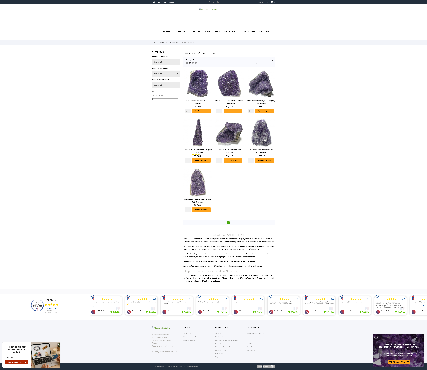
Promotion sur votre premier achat (17, 350)
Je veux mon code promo (16, 362)
